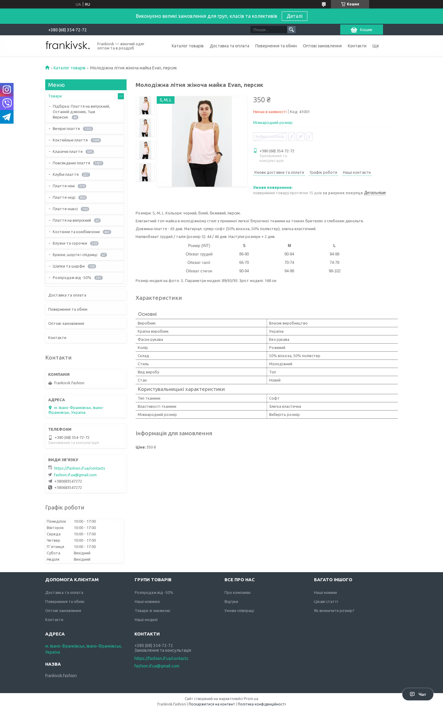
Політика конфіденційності (262, 704)
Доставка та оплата (229, 45)
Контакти (357, 45)
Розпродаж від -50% (72, 277)
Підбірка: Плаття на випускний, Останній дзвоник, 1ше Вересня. (81, 111)
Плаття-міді (64, 197)
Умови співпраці (239, 610)
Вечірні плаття (66, 128)
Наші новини (325, 592)
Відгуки (231, 601)
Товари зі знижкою (152, 610)
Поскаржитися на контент (212, 704)
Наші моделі (146, 619)
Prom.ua (251, 699)
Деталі (295, 16)
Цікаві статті (326, 601)
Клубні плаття (66, 174)
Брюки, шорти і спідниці (75, 254)
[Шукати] (291, 29)
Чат (422, 694)
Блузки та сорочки (70, 243)
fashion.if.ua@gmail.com (75, 475)
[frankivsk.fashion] (67, 45)
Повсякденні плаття (71, 163)
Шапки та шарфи (69, 266)
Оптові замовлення (322, 45)
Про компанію (238, 592)
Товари (55, 96)
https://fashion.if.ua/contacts (79, 468)
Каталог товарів (188, 45)
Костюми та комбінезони (76, 232)
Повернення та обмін (276, 45)
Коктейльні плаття (70, 140)
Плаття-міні (64, 186)
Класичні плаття (68, 151)
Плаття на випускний (72, 220)
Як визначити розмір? (334, 610)
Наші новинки (147, 601)
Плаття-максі (65, 209)
